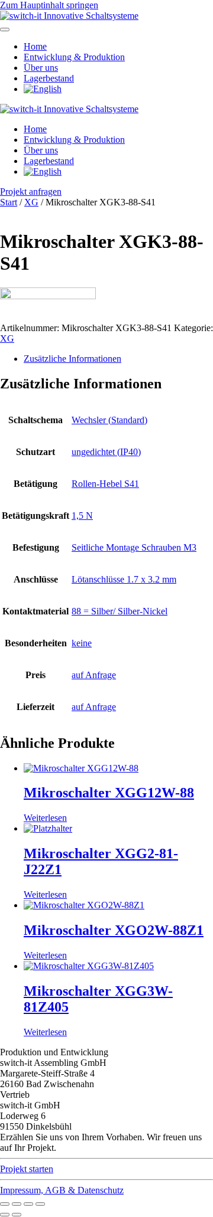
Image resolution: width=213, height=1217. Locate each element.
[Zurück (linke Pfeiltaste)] (4, 1214)
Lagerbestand (49, 78)
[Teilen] (28, 1204)
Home (35, 46)
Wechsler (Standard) (109, 420)
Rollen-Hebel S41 (105, 484)
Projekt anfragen (31, 192)
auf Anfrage (94, 675)
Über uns (41, 68)
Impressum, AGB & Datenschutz (62, 1190)
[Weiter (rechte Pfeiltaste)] (16, 1214)
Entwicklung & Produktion (74, 57)
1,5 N (82, 516)
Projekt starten (26, 1169)
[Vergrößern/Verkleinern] (4, 1204)
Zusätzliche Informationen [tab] (72, 359)
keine (82, 643)
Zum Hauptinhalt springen (49, 5)
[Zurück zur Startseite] (69, 16)
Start (8, 202)
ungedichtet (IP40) (106, 452)
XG (31, 202)
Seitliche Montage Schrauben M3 (134, 547)
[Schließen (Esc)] (40, 1204)
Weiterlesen (45, 818)
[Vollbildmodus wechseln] (16, 1204)
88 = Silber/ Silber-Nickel (119, 611)
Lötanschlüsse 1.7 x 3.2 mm (124, 579)
